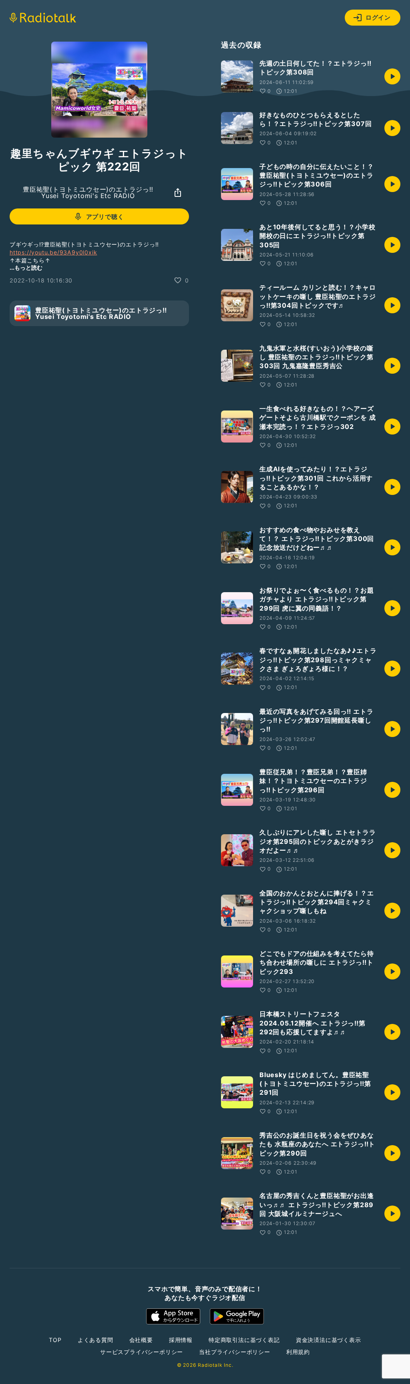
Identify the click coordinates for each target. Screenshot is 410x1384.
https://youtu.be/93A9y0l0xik (53, 252)
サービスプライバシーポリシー (141, 1351)
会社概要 (141, 1339)
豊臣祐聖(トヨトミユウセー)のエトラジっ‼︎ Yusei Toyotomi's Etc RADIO (88, 192)
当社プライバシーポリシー (234, 1351)
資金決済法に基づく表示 (328, 1339)
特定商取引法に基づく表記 (244, 1339)
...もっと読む (26, 267)
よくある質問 (95, 1339)
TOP (55, 1339)
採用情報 (181, 1339)
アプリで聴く (105, 216)
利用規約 (298, 1351)
